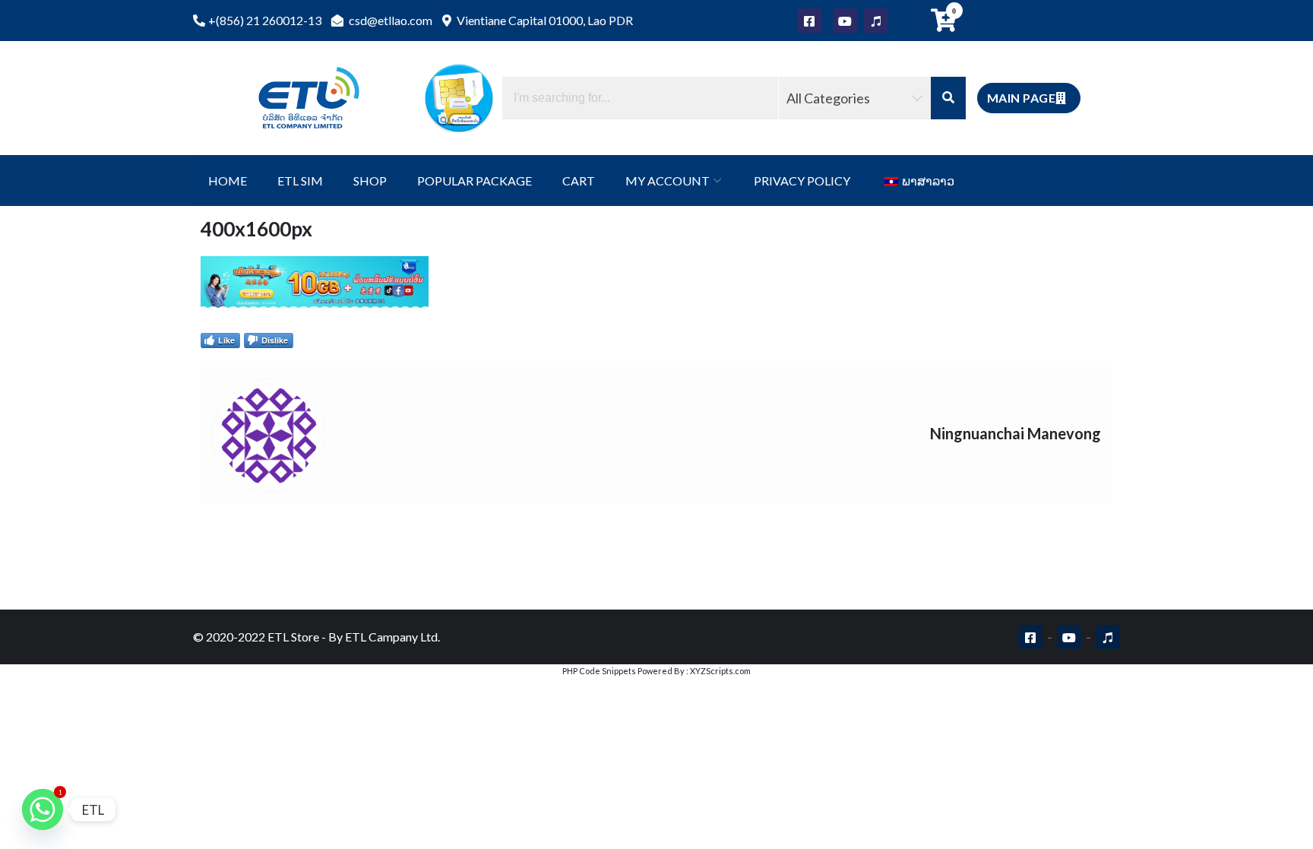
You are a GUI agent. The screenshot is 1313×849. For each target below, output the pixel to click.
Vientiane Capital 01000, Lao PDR (543, 20)
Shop (370, 180)
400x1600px (256, 229)
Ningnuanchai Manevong (1015, 433)
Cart (578, 180)
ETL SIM (300, 180)
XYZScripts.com (720, 671)
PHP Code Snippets (599, 671)
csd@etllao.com (389, 20)
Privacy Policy (802, 180)
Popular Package (474, 180)
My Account (667, 180)
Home (227, 180)
